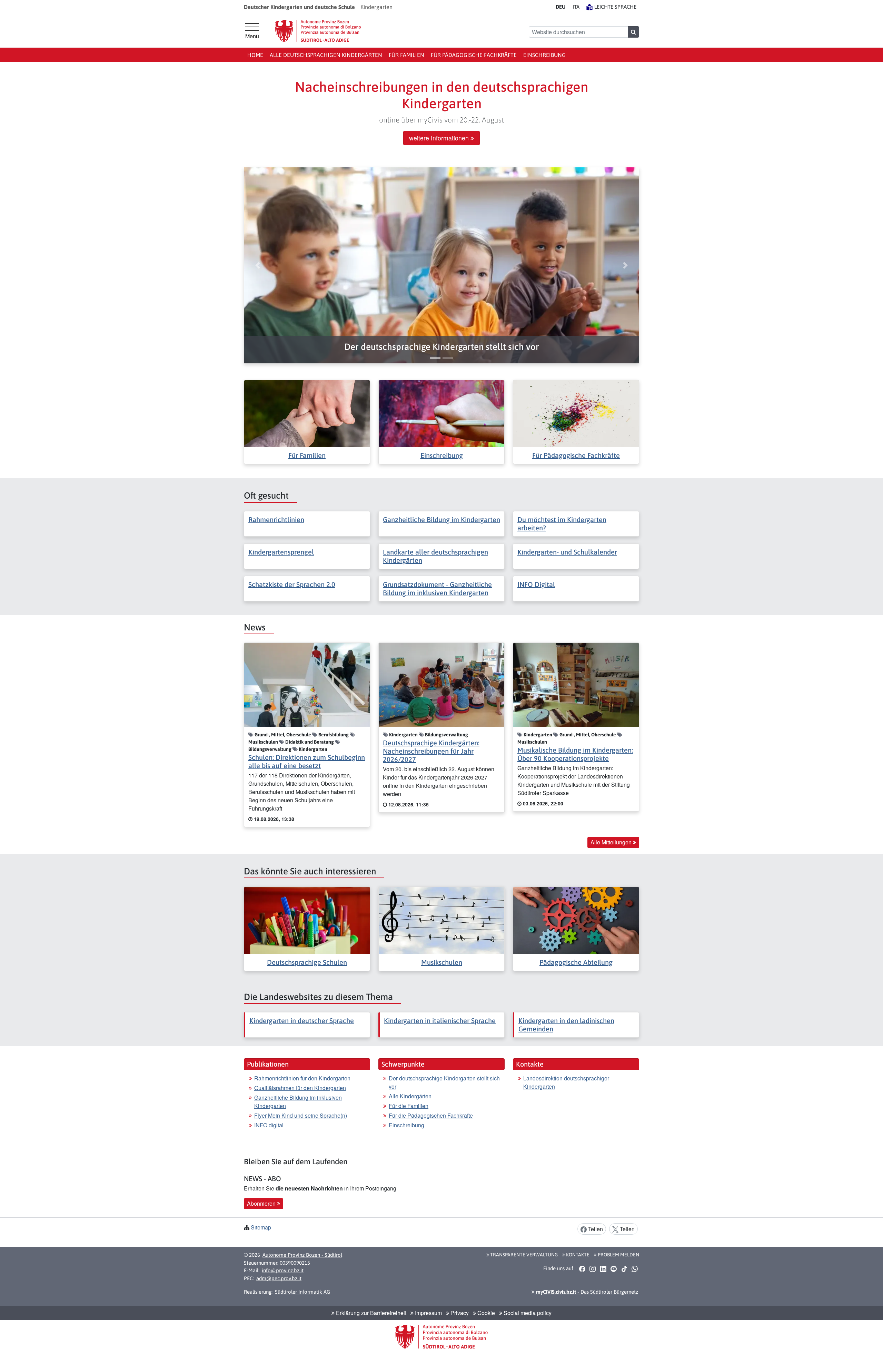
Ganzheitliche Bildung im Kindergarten (441, 519)
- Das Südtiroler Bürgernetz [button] (586, 1292)
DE (561, 7)
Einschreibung (544, 55)
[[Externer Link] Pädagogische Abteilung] (576, 920)
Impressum (428, 1313)
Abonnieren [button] (262, 1203)
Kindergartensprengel (281, 552)
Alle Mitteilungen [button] (612, 842)
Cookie (485, 1313)
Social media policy (527, 1313)
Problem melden (618, 1254)
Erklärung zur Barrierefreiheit (370, 1313)
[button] (441, 347)
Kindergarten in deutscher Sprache (301, 1020)
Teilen (595, 1229)
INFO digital (269, 1125)
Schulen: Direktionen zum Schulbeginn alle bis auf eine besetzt (306, 761)
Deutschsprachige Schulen (307, 962)
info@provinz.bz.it (283, 1270)
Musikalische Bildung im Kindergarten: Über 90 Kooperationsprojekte (575, 754)
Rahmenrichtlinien (276, 519)
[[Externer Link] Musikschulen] (441, 920)
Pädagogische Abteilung (576, 962)
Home (255, 55)
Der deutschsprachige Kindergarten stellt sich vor (444, 1082)
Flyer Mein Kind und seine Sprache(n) (300, 1115)
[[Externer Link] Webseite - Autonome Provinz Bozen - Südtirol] (318, 31)
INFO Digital (536, 584)
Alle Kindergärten (410, 1096)
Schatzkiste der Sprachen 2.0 (291, 584)
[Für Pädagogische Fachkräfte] (576, 413)
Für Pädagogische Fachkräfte (474, 55)
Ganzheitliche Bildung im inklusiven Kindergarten (298, 1102)
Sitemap (261, 1227)
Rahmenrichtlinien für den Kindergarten (302, 1078)
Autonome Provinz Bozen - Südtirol (302, 1255)
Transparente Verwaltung (523, 1254)
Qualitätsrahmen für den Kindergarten (300, 1088)
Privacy (459, 1313)
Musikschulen (441, 962)
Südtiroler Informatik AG (302, 1292)
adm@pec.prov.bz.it (278, 1278)
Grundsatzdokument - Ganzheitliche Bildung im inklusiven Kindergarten (437, 588)
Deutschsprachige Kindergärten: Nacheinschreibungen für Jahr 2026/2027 (431, 751)
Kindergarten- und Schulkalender (567, 552)
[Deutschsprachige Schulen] (307, 920)
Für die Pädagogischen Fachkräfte (431, 1115)
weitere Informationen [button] (439, 138)
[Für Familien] (307, 413)
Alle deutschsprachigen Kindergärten (326, 55)
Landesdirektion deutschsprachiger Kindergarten (566, 1082)
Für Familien (406, 55)
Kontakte (577, 1254)
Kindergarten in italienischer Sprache (440, 1020)
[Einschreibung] (441, 413)
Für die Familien (408, 1106)
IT (576, 7)
